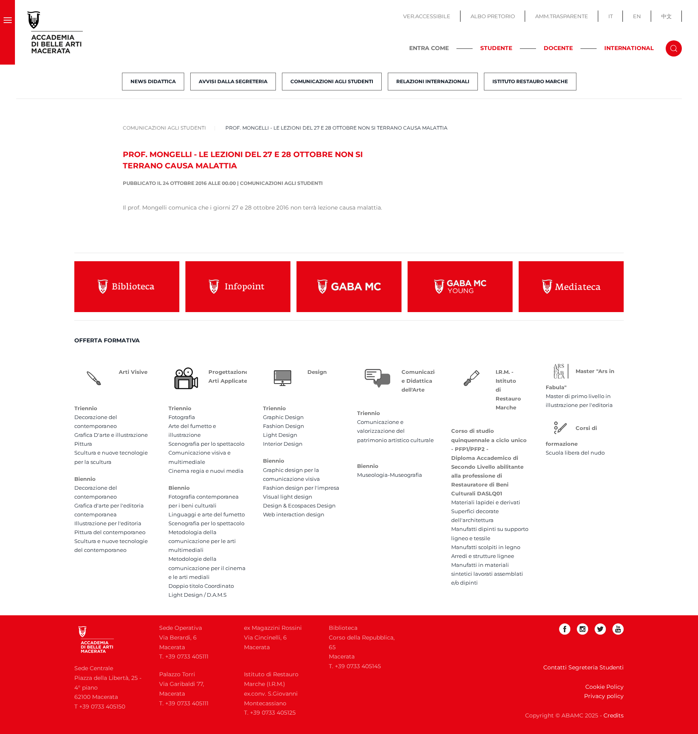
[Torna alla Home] (55, 32)
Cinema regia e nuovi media (206, 471)
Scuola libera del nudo (575, 452)
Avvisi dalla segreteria (233, 81)
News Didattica (153, 81)
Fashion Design (283, 426)
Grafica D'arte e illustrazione (111, 435)
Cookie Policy (604, 686)
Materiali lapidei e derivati (485, 502)
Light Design (280, 435)
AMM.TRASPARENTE (561, 16)
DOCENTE (558, 48)
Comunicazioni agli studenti (331, 81)
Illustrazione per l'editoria (107, 523)
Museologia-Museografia (389, 475)
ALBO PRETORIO (493, 16)
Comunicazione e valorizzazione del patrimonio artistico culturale (395, 431)
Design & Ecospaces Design (299, 505)
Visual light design (287, 496)
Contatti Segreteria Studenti (583, 667)
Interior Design (283, 443)
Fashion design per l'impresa (301, 487)
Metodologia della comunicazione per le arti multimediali (202, 541)
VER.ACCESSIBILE (426, 16)
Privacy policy (604, 696)
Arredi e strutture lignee (482, 556)
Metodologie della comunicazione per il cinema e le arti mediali (207, 568)
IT (610, 16)
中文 (666, 16)
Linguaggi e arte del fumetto (206, 514)
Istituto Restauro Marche (530, 81)
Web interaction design (293, 514)
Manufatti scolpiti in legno (485, 547)
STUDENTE (496, 48)
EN (637, 16)
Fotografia (181, 417)
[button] (7, 32)
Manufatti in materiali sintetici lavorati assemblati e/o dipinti (487, 574)
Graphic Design (283, 417)
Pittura (83, 443)
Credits (613, 715)
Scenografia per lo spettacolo (206, 443)
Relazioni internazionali (432, 81)
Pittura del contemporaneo (109, 532)
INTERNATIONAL (629, 48)
